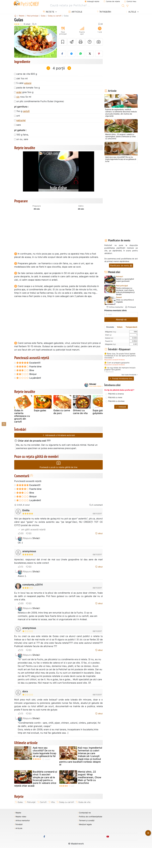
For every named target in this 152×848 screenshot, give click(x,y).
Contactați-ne (85, 813)
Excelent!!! (35, 362)
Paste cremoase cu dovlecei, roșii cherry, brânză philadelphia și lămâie (125, 291)
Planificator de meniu (120, 265)
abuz (100, 533)
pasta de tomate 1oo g (28, 87)
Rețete (49, 12)
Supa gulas (40, 410)
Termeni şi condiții (86, 820)
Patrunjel (31, 802)
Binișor (33, 374)
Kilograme (110, 344)
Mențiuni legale (85, 824)
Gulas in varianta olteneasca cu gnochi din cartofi (22, 416)
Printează (131, 307)
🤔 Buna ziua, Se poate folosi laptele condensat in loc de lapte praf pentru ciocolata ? (120, 356)
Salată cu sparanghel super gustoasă (125, 280)
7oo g (23, 111)
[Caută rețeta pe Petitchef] (123, 5)
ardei (19, 92)
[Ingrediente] (4, 424)
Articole (76, 12)
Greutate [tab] (110, 327)
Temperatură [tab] (131, 327)
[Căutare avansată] (127, 6)
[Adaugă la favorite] (63, 42)
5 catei (23, 83)
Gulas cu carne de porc (61, 412)
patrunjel (21, 120)
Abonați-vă (121, 319)
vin (17, 96)
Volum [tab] (120, 327)
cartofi (26, 111)
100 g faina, (22, 134)
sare (18, 125)
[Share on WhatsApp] (80, 54)
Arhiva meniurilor (116, 307)
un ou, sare (22, 139)
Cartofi (43, 802)
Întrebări (105, 12)
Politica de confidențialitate (90, 817)
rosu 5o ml (23, 96)
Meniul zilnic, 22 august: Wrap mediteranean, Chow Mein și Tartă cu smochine (89, 777)
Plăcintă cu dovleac (116, 401)
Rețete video (21, 817)
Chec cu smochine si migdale (125, 301)
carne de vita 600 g (26, 74)
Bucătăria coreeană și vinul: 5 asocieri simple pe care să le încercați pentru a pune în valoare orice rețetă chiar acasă (35, 778)
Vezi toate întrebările (128, 375)
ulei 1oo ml (22, 78)
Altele (132, 12)
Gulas (20, 802)
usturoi (27, 83)
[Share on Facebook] (62, 54)
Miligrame (110, 332)
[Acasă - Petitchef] (15, 16)
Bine (31, 370)
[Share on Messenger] (71, 54)
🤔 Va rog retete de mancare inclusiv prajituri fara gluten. (120, 369)
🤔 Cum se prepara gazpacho (117, 363)
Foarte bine (35, 366)
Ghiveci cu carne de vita (80, 412)
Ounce (109, 338)
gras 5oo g (24, 92)
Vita (53, 802)
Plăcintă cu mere (115, 397)
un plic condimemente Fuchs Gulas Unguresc (40, 101)
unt (18, 115)
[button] (17, 42)
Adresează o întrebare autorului (60, 435)
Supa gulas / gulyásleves (99, 412)
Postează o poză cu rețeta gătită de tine (58, 467)
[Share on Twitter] (90, 54)
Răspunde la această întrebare (114, 360)
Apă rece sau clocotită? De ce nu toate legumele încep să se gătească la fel (44, 752)
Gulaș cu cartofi (66, 802)
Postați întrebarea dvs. (122, 378)
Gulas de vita (84, 802)
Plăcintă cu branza (116, 394)
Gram (108, 335)
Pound (109, 341)
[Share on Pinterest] (99, 54)
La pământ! (35, 378)
